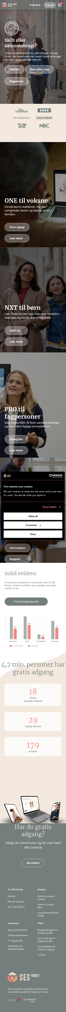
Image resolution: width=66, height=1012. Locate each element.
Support (15, 559)
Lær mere (16, 238)
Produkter (35, 5)
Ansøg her (16, 439)
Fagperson (16, 81)
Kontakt (12, 896)
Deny (33, 534)
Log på (50, 5)
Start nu (15, 330)
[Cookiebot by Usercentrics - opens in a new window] (49, 476)
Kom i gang (17, 227)
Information (17, 547)
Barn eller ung (39, 69)
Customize (31, 525)
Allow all (33, 516)
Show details (49, 507)
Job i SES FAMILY (16, 907)
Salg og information (17, 930)
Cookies (42, 955)
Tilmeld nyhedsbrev (18, 935)
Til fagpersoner (15, 941)
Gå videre (33, 862)
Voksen (14, 69)
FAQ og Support (16, 901)
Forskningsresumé (26, 601)
